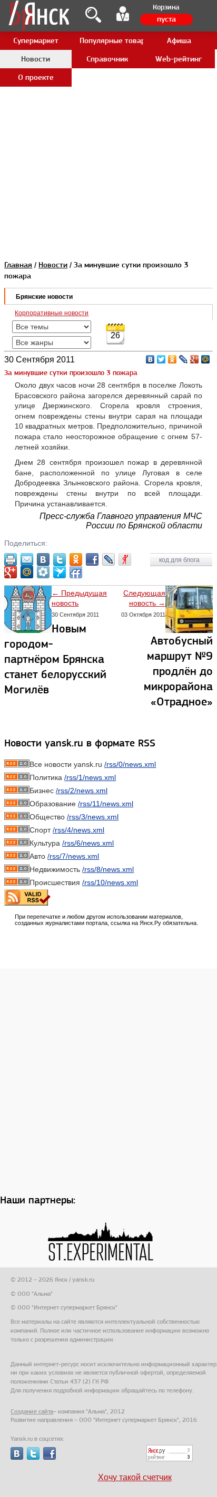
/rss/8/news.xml (108, 869)
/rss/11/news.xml (105, 803)
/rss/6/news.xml (88, 843)
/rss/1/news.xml (90, 777)
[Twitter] (161, 359)
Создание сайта (32, 1411)
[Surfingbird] (59, 572)
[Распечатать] (10, 559)
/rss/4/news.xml (78, 830)
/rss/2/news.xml (81, 790)
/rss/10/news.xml (110, 882)
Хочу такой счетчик (135, 1477)
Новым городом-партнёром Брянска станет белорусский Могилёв (55, 659)
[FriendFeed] (76, 572)
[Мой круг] (43, 572)
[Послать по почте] (27, 559)
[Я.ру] (125, 559)
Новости (52, 264)
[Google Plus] (194, 359)
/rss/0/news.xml (130, 764)
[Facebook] (92, 559)
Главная (18, 264)
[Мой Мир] (205, 359)
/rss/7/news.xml (73, 856)
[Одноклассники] (172, 359)
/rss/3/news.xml (93, 817)
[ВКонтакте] (150, 359)
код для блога (180, 560)
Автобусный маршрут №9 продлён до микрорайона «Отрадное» (178, 671)
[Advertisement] (108, 108)
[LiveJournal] (183, 359)
